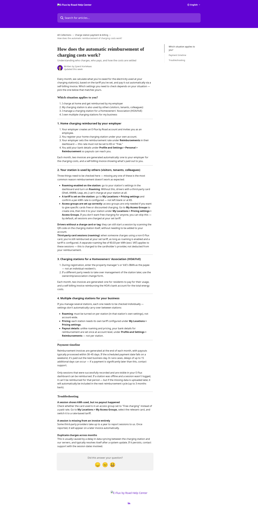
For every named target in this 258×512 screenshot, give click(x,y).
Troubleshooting (177, 60)
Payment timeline (177, 55)
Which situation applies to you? (182, 48)
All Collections (64, 34)
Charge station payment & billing (91, 34)
